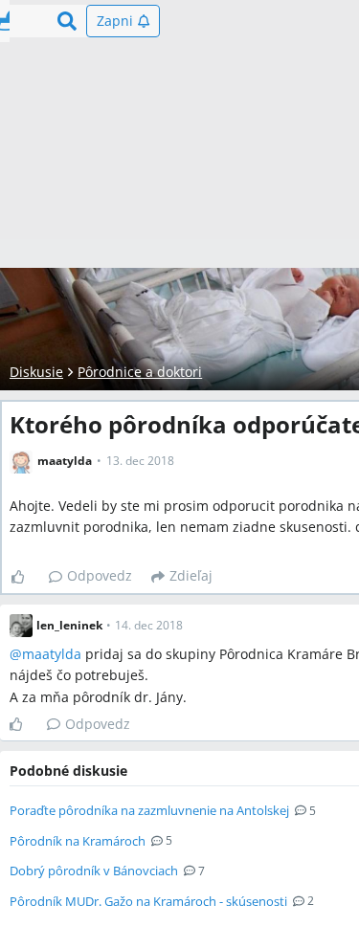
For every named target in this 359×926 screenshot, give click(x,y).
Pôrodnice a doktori (140, 372)
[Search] (67, 21)
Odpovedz (99, 575)
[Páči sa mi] (25, 576)
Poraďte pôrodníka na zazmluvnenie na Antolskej (149, 810)
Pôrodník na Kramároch (78, 840)
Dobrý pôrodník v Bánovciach (94, 870)
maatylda (51, 654)
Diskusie (36, 372)
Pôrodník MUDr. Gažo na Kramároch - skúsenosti (148, 901)
